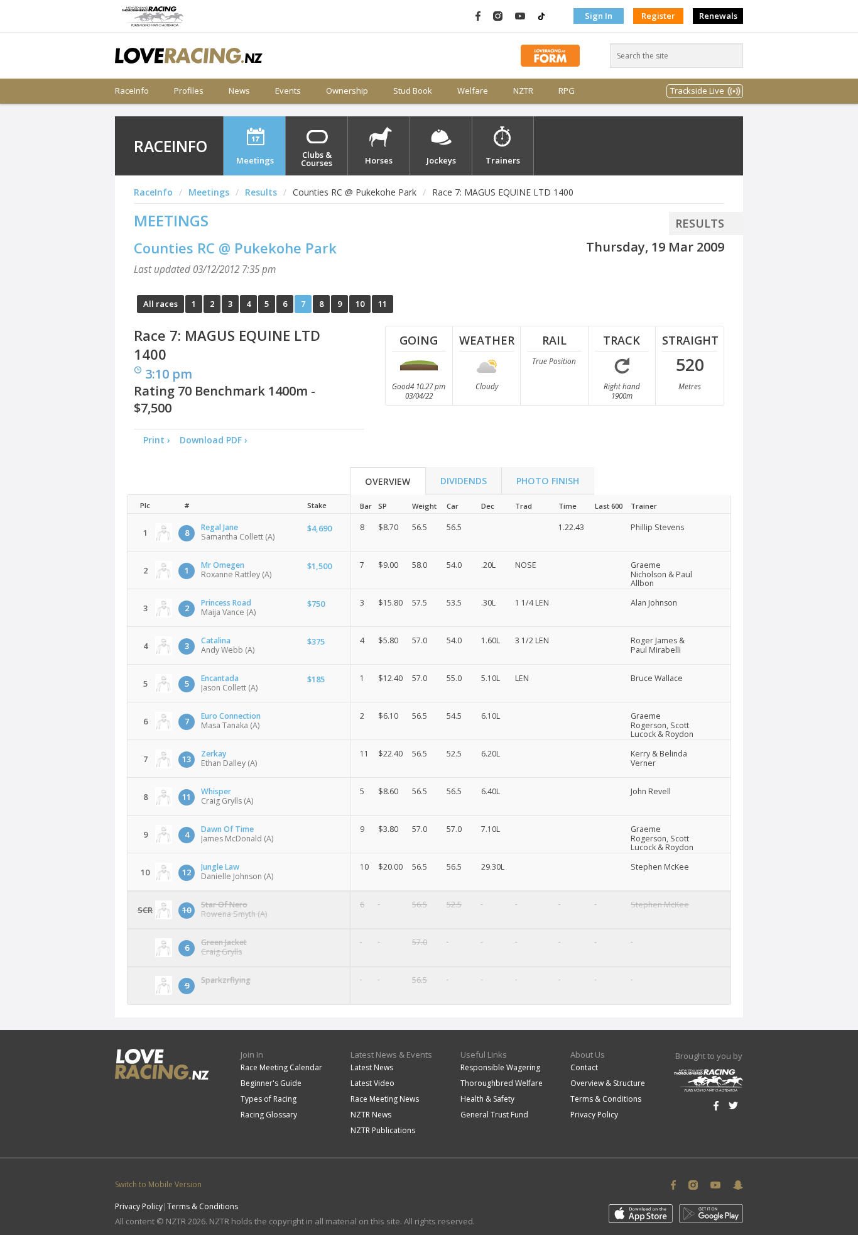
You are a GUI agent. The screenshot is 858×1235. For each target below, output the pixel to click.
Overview (387, 481)
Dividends (463, 481)
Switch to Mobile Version (158, 1184)
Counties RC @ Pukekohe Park (235, 247)
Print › (156, 440)
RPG (566, 91)
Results (261, 192)
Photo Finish (547, 481)
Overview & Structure (607, 1083)
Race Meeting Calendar (281, 1067)
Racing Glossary (269, 1114)
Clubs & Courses (316, 159)
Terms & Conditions (605, 1099)
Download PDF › (216, 440)
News (239, 91)
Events (288, 91)
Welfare (472, 91)
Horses (379, 160)
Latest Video (372, 1083)
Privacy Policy (594, 1114)
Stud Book (412, 91)
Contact (584, 1067)
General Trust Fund (494, 1114)
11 (382, 303)
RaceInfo (132, 91)
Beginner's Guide (271, 1083)
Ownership (347, 91)
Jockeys (441, 160)
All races (160, 303)
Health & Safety (487, 1099)
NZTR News (370, 1114)
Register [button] (658, 15)
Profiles (189, 91)
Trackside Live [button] (697, 90)
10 (360, 303)
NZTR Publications (382, 1130)
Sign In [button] (598, 15)
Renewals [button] (718, 15)
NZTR (523, 91)
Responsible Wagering (500, 1067)
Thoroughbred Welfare (501, 1083)
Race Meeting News (384, 1099)
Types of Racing (268, 1099)
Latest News (371, 1067)
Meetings (255, 160)
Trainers (503, 160)
